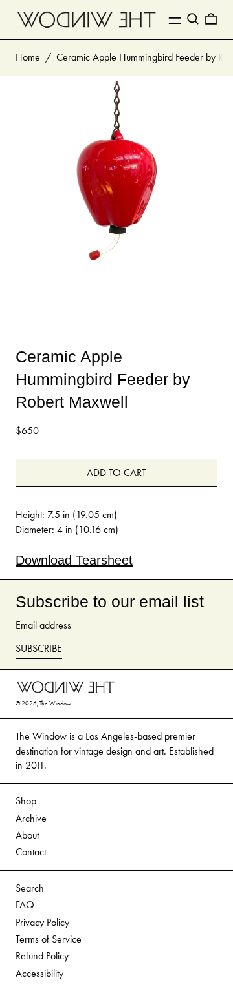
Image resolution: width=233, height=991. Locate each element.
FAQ (25, 905)
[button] (192, 18)
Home (28, 57)
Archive (31, 818)
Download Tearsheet (74, 560)
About (27, 835)
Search (30, 888)
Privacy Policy (42, 922)
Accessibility (39, 973)
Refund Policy (42, 956)
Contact (31, 852)
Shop (26, 801)
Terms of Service (49, 939)
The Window (55, 703)
